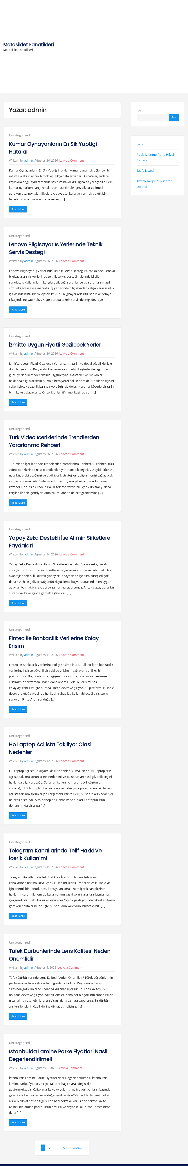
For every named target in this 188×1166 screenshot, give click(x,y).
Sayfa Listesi (145, 170)
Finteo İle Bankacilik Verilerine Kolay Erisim (54, 642)
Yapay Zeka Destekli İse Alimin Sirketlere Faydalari (59, 541)
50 (65, 1148)
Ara (139, 111)
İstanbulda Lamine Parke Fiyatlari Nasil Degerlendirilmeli (58, 1055)
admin (28, 160)
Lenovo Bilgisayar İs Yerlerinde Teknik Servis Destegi (55, 248)
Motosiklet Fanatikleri (28, 44)
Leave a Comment (71, 160)
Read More (19, 209)
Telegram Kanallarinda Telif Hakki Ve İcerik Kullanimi (55, 854)
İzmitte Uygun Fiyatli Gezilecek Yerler (55, 344)
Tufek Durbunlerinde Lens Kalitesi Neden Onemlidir (60, 954)
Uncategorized (19, 135)
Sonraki (76, 1148)
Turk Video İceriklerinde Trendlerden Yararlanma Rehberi (54, 441)
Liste (140, 144)
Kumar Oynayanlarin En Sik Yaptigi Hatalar (53, 147)
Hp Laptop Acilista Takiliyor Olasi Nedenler (50, 748)
